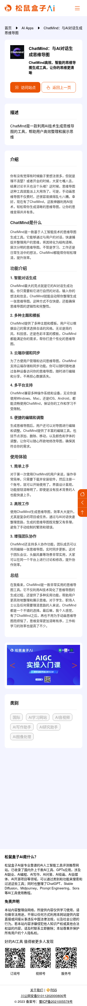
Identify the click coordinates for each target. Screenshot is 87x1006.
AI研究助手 (48, 727)
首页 (9, 27)
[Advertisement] (43, 797)
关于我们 (36, 990)
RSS (53, 990)
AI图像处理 (22, 736)
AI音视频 (62, 717)
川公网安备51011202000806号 (43, 995)
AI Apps (28, 27)
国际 (16, 717)
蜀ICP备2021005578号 (56, 1001)
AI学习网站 (38, 717)
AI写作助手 (22, 727)
